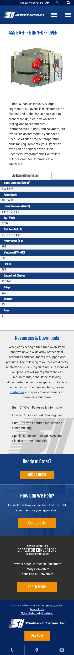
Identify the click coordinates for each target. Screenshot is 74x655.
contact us (17, 392)
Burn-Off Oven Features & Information (38, 407)
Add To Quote (37, 474)
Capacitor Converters (31, 2)
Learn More (37, 587)
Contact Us (37, 523)
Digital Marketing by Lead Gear (37, 613)
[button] (68, 2)
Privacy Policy (54, 605)
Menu (53, 14)
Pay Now (37, 636)
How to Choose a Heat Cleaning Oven (38, 415)
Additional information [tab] (25, 176)
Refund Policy (37, 609)
